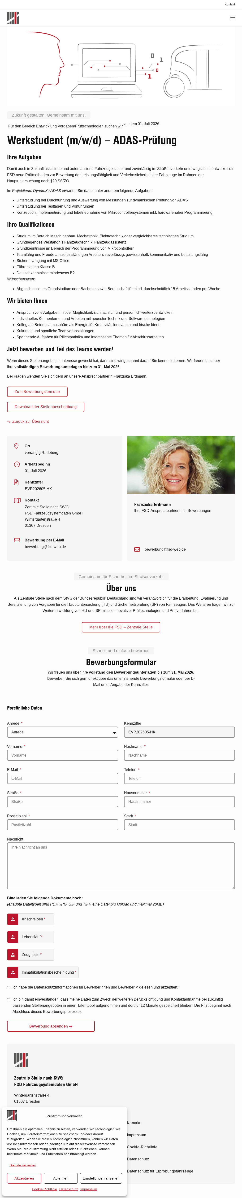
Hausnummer (136, 793)
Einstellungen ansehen (101, 1178)
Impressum (88, 1189)
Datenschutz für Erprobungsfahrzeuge (160, 1171)
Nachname (133, 747)
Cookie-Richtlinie (44, 1189)
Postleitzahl (17, 816)
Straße (13, 793)
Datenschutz (68, 1189)
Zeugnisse (30, 955)
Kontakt (230, 4)
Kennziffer (132, 723)
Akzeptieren (24, 1178)
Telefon (130, 770)
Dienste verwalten (22, 1165)
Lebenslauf (31, 937)
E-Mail (13, 770)
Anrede (13, 723)
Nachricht (15, 839)
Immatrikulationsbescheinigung (48, 972)
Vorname (15, 747)
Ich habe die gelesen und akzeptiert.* (96, 987)
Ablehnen (60, 1178)
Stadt (129, 816)
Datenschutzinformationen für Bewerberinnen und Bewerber (84, 987)
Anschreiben (32, 919)
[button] (232, 18)
